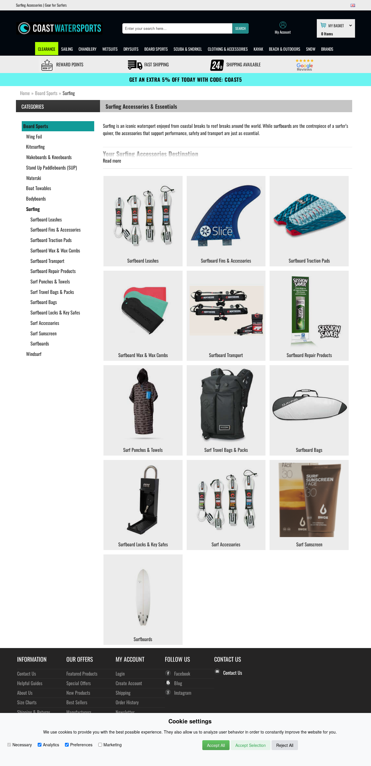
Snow (310, 49)
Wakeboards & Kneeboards (49, 157)
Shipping (123, 692)
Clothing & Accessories (228, 49)
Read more (112, 160)
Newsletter (125, 712)
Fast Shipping (156, 64)
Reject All (284, 745)
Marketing (112, 744)
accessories (132, 133)
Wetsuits (110, 49)
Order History (127, 702)
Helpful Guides (29, 683)
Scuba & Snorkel (188, 49)
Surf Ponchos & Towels (50, 281)
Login (120, 673)
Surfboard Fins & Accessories (55, 229)
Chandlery (88, 49)
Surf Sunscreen (43, 333)
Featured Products (81, 673)
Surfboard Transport (47, 260)
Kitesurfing (35, 146)
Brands (327, 49)
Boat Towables (38, 188)
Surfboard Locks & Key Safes (55, 312)
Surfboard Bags (43, 302)
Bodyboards (36, 198)
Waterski (33, 177)
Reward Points (69, 64)
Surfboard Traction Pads (51, 239)
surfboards (283, 125)
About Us (24, 692)
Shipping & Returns (33, 712)
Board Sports (156, 49)
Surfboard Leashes (46, 219)
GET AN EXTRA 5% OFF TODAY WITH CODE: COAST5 (185, 79)
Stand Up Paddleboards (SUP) (51, 167)
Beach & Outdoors (284, 49)
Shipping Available (243, 64)
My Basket (336, 25)
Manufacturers (78, 712)
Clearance (46, 49)
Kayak (258, 49)
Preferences (81, 744)
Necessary (22, 744)
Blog (178, 683)
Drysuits (131, 49)
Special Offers (78, 683)
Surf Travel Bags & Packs (52, 291)
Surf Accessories (44, 322)
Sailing (67, 49)
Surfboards (39, 343)
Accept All (216, 745)
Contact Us (26, 673)
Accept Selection (250, 745)
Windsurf (33, 353)
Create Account (129, 683)
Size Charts (27, 702)
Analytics (51, 744)
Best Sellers (76, 702)
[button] (240, 28)
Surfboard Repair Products (53, 271)
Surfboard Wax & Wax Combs (55, 250)
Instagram (182, 692)
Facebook (182, 673)
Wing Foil (34, 136)
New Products (78, 692)
